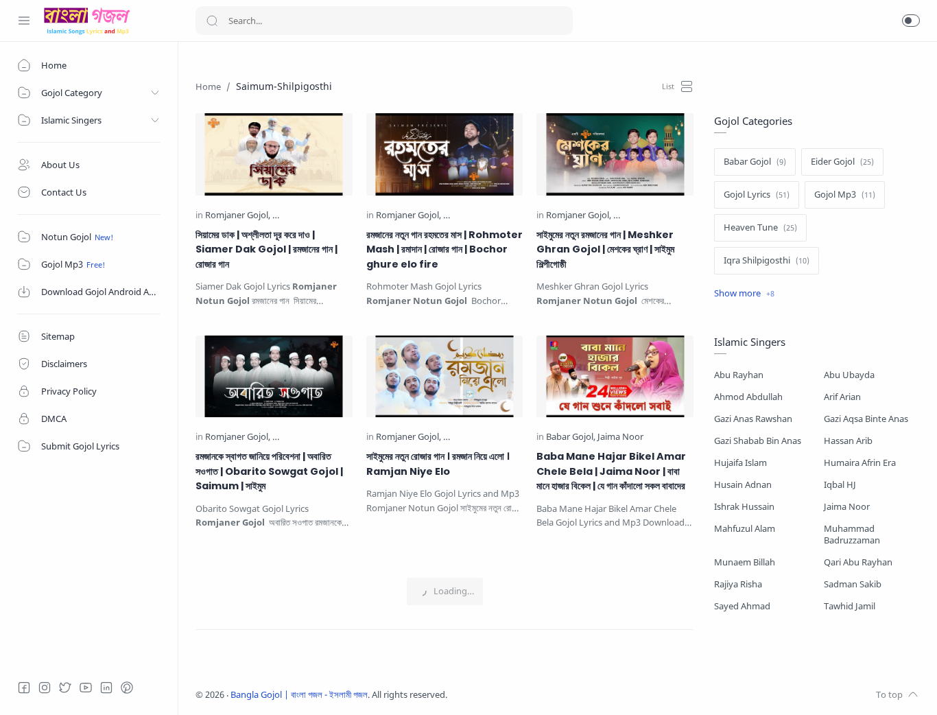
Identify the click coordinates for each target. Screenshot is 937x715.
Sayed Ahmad (742, 606)
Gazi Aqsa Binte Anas (866, 419)
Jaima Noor (847, 507)
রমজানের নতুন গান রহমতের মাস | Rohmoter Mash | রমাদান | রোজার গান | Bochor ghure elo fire (444, 249)
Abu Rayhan (738, 375)
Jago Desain (538, 695)
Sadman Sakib (852, 584)
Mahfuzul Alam (744, 529)
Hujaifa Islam (740, 463)
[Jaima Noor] (620, 437)
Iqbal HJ (840, 485)
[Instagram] (44, 687)
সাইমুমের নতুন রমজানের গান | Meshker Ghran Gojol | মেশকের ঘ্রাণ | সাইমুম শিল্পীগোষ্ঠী (605, 249)
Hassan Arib (848, 441)
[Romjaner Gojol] (237, 215)
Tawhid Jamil (849, 606)
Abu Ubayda (849, 375)
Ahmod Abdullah (748, 397)
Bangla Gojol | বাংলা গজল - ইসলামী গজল (299, 695)
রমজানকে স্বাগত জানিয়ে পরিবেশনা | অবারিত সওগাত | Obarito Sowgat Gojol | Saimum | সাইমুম (269, 471)
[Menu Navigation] (24, 20)
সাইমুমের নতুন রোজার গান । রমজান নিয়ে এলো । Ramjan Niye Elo (438, 463)
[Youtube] (86, 687)
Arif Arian (842, 397)
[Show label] (744, 294)
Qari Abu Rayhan (858, 562)
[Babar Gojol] (570, 437)
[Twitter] (65, 687)
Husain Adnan (743, 485)
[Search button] (212, 20)
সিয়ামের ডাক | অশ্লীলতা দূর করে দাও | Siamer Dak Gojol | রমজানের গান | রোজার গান (266, 249)
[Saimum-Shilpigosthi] (314, 215)
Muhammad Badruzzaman (852, 534)
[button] (911, 20)
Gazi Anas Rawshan (753, 419)
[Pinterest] (127, 687)
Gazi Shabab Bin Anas (757, 441)
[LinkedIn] (106, 687)
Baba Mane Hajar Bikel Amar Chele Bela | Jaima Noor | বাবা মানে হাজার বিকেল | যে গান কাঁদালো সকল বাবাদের (611, 471)
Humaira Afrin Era (860, 463)
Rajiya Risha (738, 584)
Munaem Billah (744, 562)
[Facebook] (24, 687)
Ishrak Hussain (744, 507)
